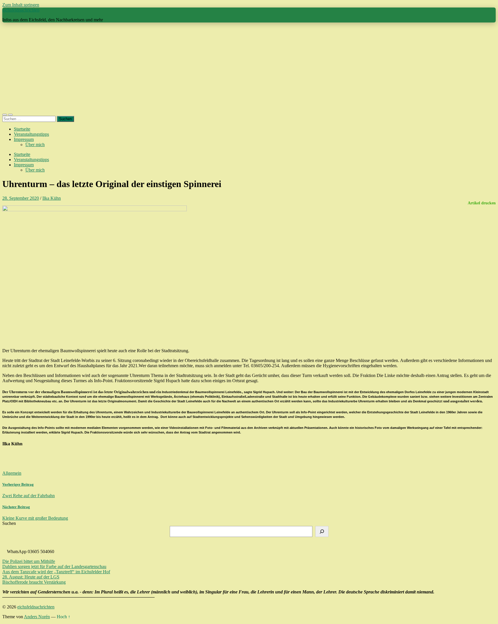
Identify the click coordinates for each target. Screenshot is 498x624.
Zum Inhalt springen (20, 4)
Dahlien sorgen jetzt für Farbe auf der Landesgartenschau (54, 566)
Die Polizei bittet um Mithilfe (28, 561)
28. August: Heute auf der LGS (30, 576)
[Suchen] (322, 531)
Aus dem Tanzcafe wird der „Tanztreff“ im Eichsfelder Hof (56, 571)
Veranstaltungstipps (31, 134)
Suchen (9, 523)
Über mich (35, 144)
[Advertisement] (249, 67)
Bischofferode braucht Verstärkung (34, 582)
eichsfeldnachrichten (20, 9)
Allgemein (11, 473)
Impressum (24, 139)
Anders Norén (37, 616)
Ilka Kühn (51, 198)
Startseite (22, 129)
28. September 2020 (20, 198)
